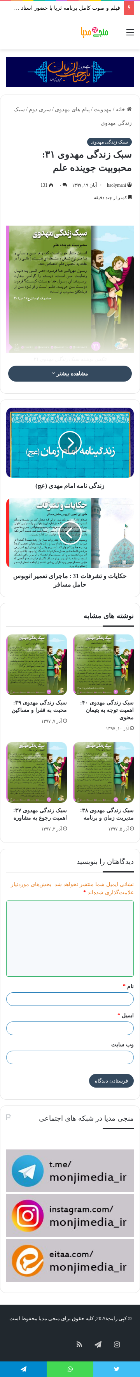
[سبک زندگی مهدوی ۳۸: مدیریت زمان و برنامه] (103, 772)
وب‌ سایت (122, 1045)
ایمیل (125, 1015)
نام (128, 986)
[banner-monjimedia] (70, 71)
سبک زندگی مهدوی (109, 142)
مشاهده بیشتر (71, 374)
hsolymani (116, 185)
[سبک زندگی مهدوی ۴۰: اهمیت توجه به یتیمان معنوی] (103, 664)
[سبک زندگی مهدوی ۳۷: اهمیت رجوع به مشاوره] (36, 772)
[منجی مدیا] (95, 32)
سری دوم (40, 109)
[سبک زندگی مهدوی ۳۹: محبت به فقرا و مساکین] (36, 664)
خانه (121, 109)
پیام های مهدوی (72, 109)
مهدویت (103, 109)
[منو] (130, 35)
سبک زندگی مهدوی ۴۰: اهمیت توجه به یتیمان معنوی (107, 710)
